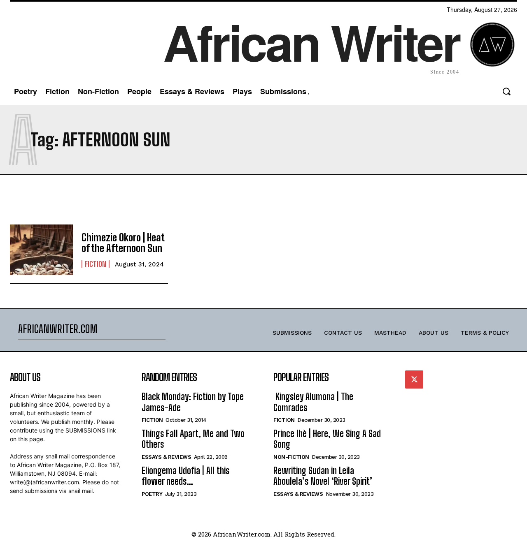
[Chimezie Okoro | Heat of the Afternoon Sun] (41, 249)
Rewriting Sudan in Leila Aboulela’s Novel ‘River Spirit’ (322, 476)
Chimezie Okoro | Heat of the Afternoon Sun (123, 242)
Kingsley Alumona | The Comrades (313, 402)
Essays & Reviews (166, 457)
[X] (414, 379)
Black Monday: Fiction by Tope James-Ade (193, 402)
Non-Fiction (291, 457)
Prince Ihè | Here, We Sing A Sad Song (327, 439)
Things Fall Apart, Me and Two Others (193, 439)
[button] (506, 91)
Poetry (152, 494)
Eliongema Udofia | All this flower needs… (185, 476)
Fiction (95, 264)
